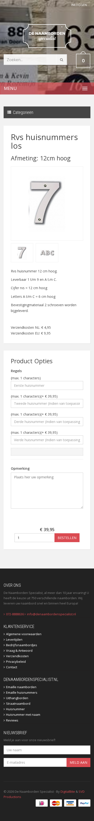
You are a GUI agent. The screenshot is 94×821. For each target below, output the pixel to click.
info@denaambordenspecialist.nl (51, 614)
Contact (11, 667)
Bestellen (67, 537)
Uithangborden (17, 698)
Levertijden (14, 639)
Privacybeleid (16, 661)
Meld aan (78, 762)
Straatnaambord (18, 703)
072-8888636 (15, 614)
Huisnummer (15, 709)
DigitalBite (67, 791)
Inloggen (79, 5)
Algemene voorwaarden (23, 634)
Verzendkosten (17, 656)
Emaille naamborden (21, 687)
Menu (10, 88)
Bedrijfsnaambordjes (21, 645)
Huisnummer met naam (23, 714)
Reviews (12, 720)
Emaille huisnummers (21, 692)
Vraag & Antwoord (19, 650)
